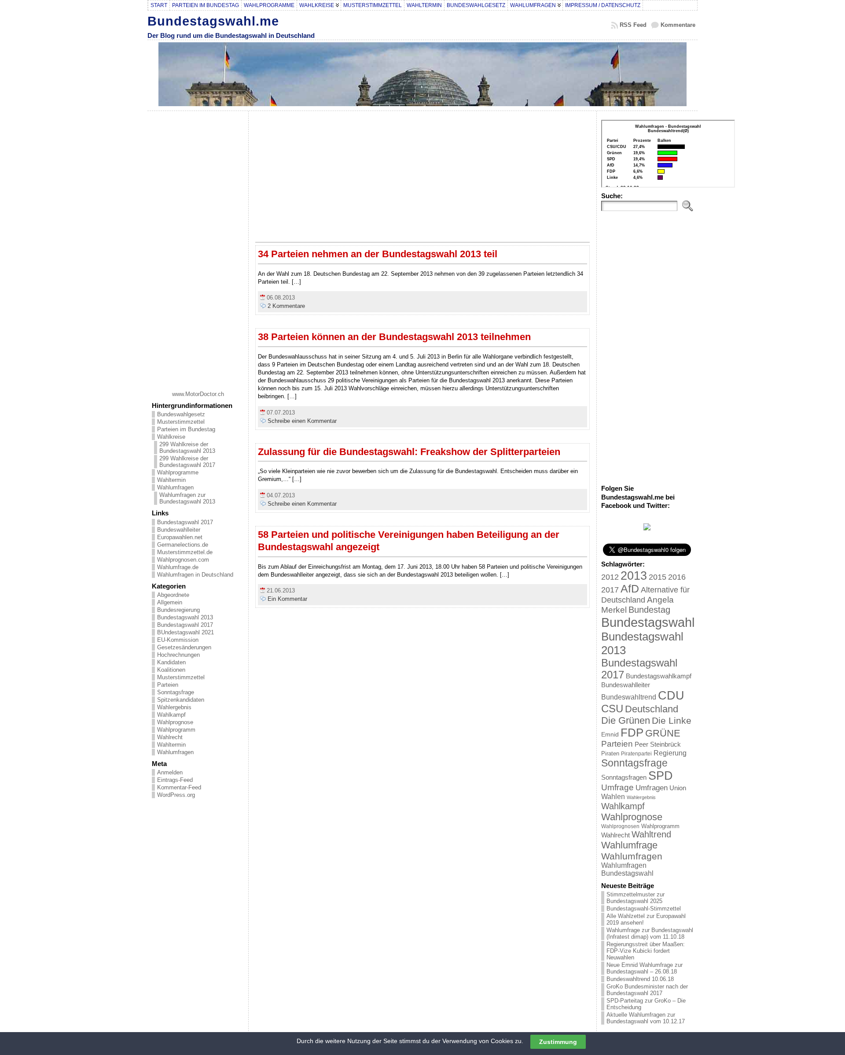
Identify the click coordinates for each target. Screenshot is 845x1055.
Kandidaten (171, 662)
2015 (657, 577)
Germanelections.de (182, 544)
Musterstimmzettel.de (185, 552)
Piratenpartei (636, 754)
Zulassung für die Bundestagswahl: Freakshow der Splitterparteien (409, 451)
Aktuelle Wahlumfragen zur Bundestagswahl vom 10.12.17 (645, 1018)
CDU (671, 695)
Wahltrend (651, 834)
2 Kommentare (286, 306)
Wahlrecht (170, 737)
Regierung (670, 753)
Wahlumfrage (629, 845)
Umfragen (652, 788)
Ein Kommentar (287, 599)
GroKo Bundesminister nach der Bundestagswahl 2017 (647, 989)
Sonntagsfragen (624, 777)
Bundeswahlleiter (178, 529)
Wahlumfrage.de (177, 567)
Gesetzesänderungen (184, 647)
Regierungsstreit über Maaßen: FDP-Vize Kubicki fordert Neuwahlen (645, 951)
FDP (632, 732)
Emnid (610, 734)
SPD (660, 775)
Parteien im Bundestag (186, 429)
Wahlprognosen (620, 826)
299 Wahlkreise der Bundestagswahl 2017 (187, 461)
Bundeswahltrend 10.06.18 (640, 979)
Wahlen (613, 796)
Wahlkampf (171, 714)
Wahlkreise (171, 436)
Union (677, 788)
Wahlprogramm (176, 729)
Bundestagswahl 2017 (185, 522)
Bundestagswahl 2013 (185, 617)
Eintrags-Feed (175, 780)
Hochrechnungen (178, 655)
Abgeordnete (173, 595)
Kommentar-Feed (179, 787)
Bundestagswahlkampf (658, 676)
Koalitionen (171, 669)
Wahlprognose (175, 722)
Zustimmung (558, 1041)
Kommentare (678, 25)
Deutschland (651, 708)
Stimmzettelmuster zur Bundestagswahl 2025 (635, 897)
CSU (612, 708)
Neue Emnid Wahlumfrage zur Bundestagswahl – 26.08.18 (644, 968)
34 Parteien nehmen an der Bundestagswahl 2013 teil (377, 253)
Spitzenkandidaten (180, 699)
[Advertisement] (198, 247)
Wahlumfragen (175, 487)
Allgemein (169, 602)
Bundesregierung (178, 610)
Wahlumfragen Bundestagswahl (627, 869)
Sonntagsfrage (175, 692)
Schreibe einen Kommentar (302, 421)
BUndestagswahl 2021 (185, 632)
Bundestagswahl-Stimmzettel (643, 908)
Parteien (167, 684)
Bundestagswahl (647, 622)
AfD (630, 589)
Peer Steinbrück (658, 744)
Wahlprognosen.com (183, 559)
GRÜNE (662, 733)
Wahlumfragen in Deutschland (195, 574)
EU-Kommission (177, 640)
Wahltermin (171, 480)
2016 (677, 576)
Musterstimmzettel (181, 421)
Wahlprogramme (177, 472)
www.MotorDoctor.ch (198, 394)
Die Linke (671, 720)
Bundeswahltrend (628, 697)
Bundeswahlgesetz (181, 414)
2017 (610, 589)
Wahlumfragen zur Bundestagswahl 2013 (187, 498)
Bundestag (649, 609)
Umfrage (617, 787)
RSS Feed (633, 25)
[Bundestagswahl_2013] (646, 528)
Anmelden (170, 772)
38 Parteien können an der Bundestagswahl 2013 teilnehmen (394, 336)
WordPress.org (176, 795)
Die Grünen (625, 720)
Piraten (610, 753)
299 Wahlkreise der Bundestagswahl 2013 (187, 447)
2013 (634, 575)
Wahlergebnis (174, 707)
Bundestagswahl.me (213, 21)
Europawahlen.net (179, 537)
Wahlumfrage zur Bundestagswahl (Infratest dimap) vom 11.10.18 (649, 933)
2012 (610, 577)
